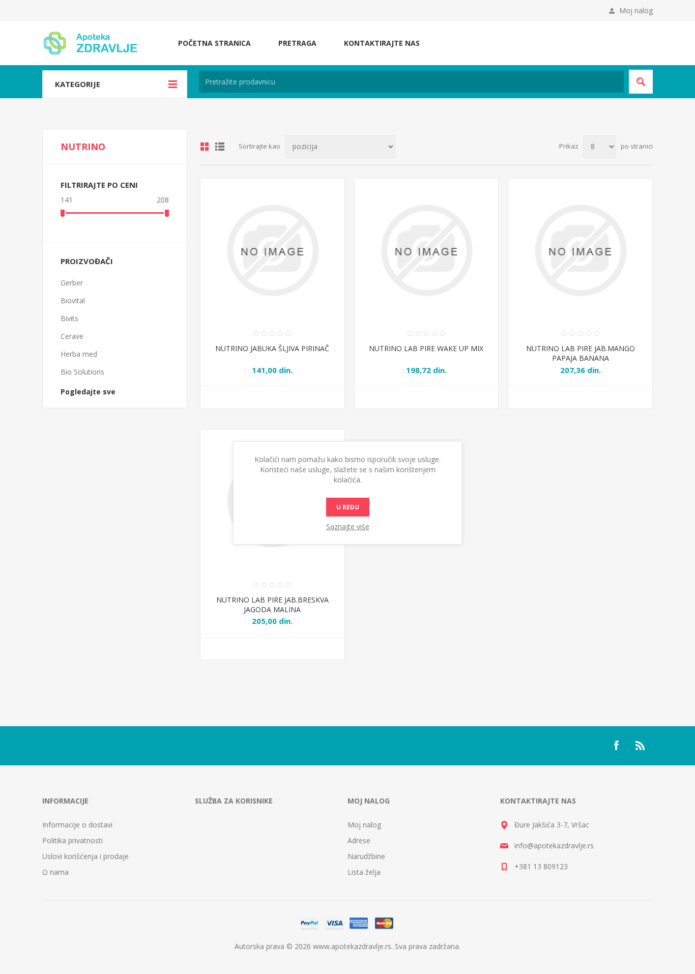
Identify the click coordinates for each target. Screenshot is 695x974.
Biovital (73, 300)
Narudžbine (366, 856)
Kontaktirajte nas (382, 43)
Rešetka (204, 146)
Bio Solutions (82, 372)
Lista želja (364, 872)
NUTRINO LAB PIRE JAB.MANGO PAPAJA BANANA (580, 353)
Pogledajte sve (88, 391)
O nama (55, 872)
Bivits (69, 318)
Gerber (72, 283)
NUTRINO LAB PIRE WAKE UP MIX (426, 348)
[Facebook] (616, 745)
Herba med (79, 354)
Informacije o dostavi (77, 824)
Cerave (72, 336)
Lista (219, 146)
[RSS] (640, 745)
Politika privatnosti (72, 840)
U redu (347, 507)
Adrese (358, 840)
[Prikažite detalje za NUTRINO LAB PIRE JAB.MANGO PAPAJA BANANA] (580, 251)
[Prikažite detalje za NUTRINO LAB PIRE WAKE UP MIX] (427, 251)
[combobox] (411, 82)
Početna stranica (214, 43)
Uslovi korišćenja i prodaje (85, 856)
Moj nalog (636, 10)
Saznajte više (347, 526)
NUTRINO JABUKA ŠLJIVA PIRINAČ (272, 348)
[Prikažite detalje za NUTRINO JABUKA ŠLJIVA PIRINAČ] (272, 251)
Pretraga (297, 43)
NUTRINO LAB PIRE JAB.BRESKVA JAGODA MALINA (272, 604)
